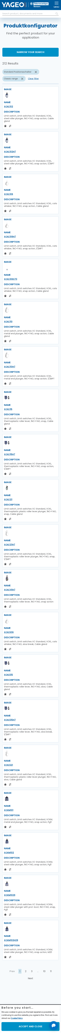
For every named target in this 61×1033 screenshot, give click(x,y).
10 (44, 971)
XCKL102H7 (10, 151)
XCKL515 (8, 674)
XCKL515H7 (10, 719)
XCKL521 (8, 765)
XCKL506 (9, 632)
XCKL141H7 (9, 589)
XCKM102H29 (11, 940)
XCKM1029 (9, 895)
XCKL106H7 (10, 236)
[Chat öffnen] (53, 1025)
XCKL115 (8, 409)
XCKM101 (8, 810)
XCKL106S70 (10, 279)
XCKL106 (8, 194)
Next (30, 978)
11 (51, 971)
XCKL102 (8, 106)
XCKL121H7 (9, 544)
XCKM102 (9, 852)
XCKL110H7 (9, 366)
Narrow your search (30, 52)
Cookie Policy (17, 1018)
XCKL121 (8, 499)
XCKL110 (8, 321)
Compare (13, 999)
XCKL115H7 (9, 454)
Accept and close (30, 1026)
